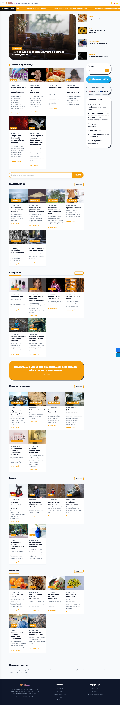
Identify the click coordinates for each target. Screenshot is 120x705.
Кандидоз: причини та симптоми (76, 8)
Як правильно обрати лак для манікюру (35, 544)
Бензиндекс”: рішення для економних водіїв (36, 210)
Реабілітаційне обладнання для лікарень (38, 8)
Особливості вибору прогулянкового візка (17, 545)
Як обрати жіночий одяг (72, 503)
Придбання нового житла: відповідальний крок (54, 211)
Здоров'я (60, 691)
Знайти (78, 175)
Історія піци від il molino (97, 19)
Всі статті (79, 184)
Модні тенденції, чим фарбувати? (36, 249)
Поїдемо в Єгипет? (37, 410)
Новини (60, 700)
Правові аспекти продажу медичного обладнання (17, 635)
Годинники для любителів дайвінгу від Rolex (18, 412)
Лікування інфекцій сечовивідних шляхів (17, 139)
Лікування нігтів (17, 296)
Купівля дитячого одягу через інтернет (18, 338)
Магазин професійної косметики (34, 450)
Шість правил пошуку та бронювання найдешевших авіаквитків (36, 140)
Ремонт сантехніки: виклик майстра (17, 250)
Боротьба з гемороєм (71, 595)
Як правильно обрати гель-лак (36, 633)
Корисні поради (60, 694)
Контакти (95, 691)
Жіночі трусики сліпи (73, 297)
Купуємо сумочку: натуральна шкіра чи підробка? (36, 338)
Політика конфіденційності (95, 694)
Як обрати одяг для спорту (54, 503)
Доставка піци (103, 8)
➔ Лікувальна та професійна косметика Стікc (97, 107)
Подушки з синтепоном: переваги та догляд (15, 505)
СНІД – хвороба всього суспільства (35, 596)
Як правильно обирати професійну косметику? (16, 451)
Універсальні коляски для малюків (71, 412)
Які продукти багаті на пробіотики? (53, 596)
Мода (60, 697)
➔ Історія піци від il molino (98, 113)
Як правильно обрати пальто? (99, 56)
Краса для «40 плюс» (16, 595)
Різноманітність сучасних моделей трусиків (37, 298)
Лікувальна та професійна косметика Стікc (98, 44)
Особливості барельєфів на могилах (16, 210)
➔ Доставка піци (94, 130)
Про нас (95, 689)
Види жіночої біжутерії (53, 411)
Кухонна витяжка (73, 208)
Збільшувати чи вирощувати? (73, 90)
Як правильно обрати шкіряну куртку (36, 504)
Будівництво (60, 689)
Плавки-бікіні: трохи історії (54, 297)
